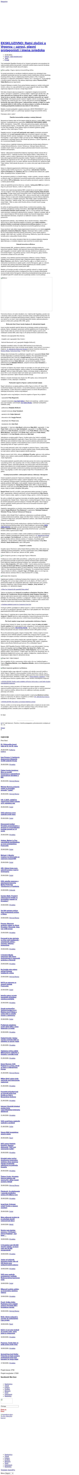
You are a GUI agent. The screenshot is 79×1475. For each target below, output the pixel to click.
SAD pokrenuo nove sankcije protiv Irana (8, 813)
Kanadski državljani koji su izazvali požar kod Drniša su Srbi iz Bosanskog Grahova (9, 1094)
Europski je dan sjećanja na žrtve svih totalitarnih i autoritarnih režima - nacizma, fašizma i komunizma (10, 942)
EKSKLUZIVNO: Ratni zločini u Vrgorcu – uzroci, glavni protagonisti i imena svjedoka (23, 46)
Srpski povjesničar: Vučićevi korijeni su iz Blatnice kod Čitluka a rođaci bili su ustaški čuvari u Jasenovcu (9, 1012)
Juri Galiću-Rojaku (26, 402)
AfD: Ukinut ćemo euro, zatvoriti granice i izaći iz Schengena (9, 869)
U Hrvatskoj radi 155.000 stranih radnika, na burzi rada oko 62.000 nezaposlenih (9, 1247)
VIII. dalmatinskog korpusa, (42, 696)
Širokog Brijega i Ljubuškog (37, 676)
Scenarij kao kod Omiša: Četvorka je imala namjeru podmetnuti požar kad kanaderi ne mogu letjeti (10, 1356)
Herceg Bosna (14, 781)
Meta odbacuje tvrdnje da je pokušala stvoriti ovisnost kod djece (10, 1219)
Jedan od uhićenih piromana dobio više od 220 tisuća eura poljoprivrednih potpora (9, 1262)
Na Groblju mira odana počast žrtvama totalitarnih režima (9, 971)
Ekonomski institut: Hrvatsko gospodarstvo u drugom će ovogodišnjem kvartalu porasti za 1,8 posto (10, 827)
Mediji (11, 1224)
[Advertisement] (40, 15)
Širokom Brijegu (5, 351)
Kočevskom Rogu (15, 351)
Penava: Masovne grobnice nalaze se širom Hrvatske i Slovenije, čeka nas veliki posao (10, 926)
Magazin (8, 1391)
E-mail (7, 60)
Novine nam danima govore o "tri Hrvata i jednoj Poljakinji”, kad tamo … (9, 1232)
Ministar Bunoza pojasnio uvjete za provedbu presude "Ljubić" (10, 788)
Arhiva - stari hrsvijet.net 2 (13, 56)
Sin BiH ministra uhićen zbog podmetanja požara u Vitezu (10, 912)
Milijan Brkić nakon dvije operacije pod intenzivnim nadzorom (10, 1080)
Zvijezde (12, 890)
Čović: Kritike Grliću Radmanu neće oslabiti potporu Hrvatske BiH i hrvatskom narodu (9, 1304)
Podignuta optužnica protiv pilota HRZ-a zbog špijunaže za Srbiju (9, 1026)
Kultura (7, 1387)
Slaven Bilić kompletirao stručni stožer (9, 1133)
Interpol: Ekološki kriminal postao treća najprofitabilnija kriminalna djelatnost (10, 1109)
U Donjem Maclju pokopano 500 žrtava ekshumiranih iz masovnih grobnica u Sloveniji (10, 957)
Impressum (8, 1394)
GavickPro (11, 1470)
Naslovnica (8, 1384)
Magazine (4, 1)
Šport (11, 1138)
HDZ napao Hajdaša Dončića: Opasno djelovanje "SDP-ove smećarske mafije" (8, 1146)
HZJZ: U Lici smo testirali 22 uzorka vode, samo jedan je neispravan (10, 1331)
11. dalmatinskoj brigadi (42, 535)
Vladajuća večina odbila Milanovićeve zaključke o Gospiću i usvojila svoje (10, 1052)
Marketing (8, 1396)
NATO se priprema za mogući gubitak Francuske (8, 984)
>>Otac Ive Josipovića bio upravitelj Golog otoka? (15, 589)
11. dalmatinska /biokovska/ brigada (17, 349)
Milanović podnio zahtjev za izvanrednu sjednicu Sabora (10, 1290)
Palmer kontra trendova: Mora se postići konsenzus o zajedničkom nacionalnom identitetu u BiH (10, 774)
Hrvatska (12, 764)
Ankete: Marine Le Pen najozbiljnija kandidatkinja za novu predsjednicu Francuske (10, 843)
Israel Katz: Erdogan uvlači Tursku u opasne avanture (9, 1206)
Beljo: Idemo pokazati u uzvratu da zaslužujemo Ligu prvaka (9, 1318)
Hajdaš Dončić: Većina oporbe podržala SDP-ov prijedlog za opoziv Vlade (10, 1039)
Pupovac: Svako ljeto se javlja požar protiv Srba (9, 1343)
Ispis (7, 58)
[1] (30, 512)
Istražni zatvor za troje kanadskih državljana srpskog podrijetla (9, 997)
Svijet (11, 807)
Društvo (7, 1389)
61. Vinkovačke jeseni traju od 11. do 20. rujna (9, 745)
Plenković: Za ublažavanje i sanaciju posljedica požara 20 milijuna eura (10, 1193)
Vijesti (7, 1386)
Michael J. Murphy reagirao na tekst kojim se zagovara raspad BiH (10, 857)
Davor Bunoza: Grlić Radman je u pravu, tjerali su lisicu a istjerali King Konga (10, 1066)
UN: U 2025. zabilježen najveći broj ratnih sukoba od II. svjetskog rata (10, 801)
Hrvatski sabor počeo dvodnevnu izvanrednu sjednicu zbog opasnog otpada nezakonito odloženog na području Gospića (9, 1163)
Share (3, 728)
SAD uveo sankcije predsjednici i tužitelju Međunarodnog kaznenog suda (10, 1277)
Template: (4, 1470)
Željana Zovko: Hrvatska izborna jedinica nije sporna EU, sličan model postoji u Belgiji (10, 1179)
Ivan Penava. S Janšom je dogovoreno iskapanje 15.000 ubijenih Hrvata (10, 759)
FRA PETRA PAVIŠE (21, 628)
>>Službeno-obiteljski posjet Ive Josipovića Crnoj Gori (16, 604)
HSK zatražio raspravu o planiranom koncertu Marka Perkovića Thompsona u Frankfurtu (10, 883)
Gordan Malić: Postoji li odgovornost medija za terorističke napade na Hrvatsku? (9, 898)
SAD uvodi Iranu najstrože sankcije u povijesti (10, 1122)
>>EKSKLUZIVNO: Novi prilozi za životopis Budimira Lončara (18, 701)
